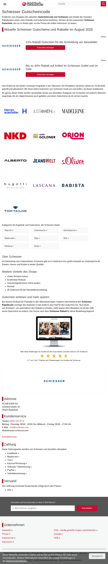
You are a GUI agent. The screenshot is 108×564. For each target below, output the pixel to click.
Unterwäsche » (40, 230)
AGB (56, 538)
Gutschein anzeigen (45, 47)
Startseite (6, 530)
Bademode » (10, 238)
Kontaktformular (9, 437)
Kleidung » (9, 246)
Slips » (37, 238)
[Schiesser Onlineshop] (54, 332)
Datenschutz (8, 538)
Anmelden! (87, 508)
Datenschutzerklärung (16, 561)
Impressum (7, 542)
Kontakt (57, 534)
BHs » (66, 238)
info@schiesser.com (19, 427)
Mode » (37, 246)
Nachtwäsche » (70, 230)
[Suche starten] (103, 3)
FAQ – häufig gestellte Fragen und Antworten (75, 530)
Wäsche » (9, 230)
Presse (5, 534)
